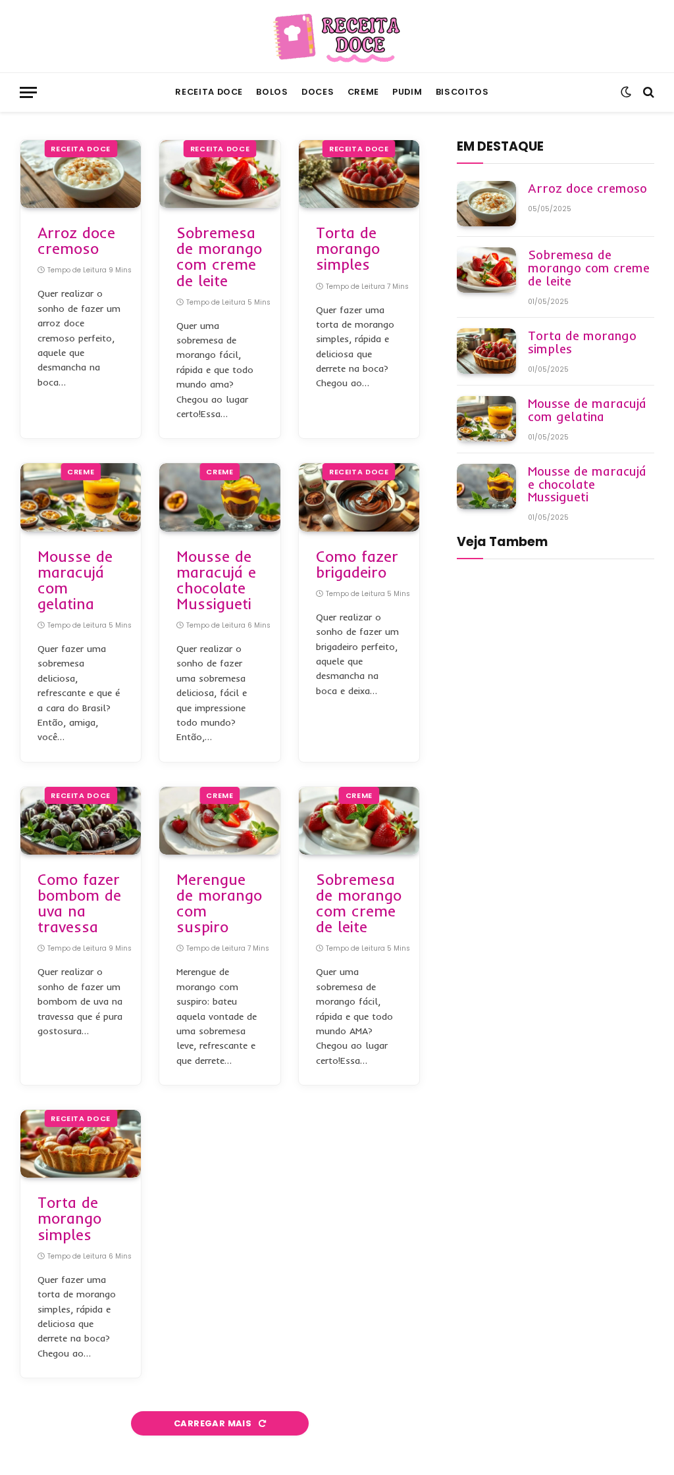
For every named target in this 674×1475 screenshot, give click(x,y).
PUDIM (407, 91)
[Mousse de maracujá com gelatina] (80, 497)
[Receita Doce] (337, 36)
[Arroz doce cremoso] (80, 174)
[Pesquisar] (647, 92)
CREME (363, 91)
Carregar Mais (213, 1423)
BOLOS (272, 91)
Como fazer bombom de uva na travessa (79, 904)
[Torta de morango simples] (359, 174)
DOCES (317, 91)
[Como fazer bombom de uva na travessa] (80, 821)
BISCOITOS (462, 91)
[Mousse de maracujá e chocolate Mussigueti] (219, 497)
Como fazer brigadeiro (357, 564)
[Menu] (28, 92)
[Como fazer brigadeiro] (359, 497)
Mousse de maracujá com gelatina (75, 580)
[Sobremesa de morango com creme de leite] (219, 174)
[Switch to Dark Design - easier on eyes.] (626, 92)
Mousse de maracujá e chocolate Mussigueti (216, 580)
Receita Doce (209, 91)
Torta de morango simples (348, 248)
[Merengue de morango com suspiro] (219, 821)
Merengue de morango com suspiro (219, 904)
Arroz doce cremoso (76, 241)
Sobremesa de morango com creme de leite (219, 257)
